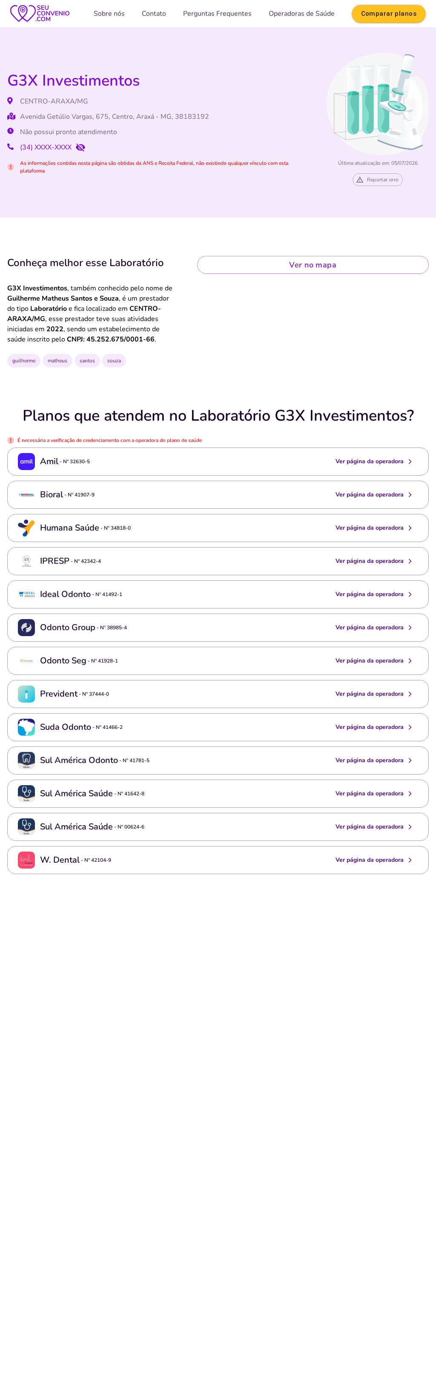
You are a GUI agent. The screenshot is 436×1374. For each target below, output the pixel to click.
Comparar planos (388, 13)
